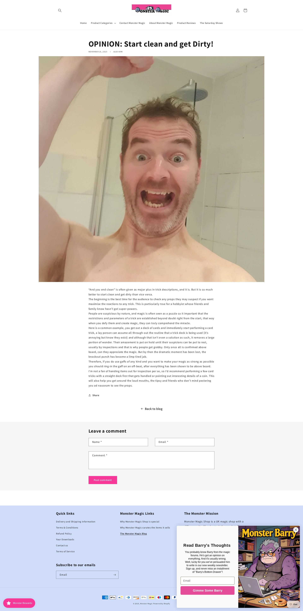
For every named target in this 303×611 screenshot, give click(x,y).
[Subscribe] (114, 575)
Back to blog (154, 409)
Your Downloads (65, 539)
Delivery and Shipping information (75, 521)
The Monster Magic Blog (133, 533)
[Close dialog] (296, 530)
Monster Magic (146, 603)
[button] (60, 10)
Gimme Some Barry (207, 590)
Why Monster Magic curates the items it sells (145, 527)
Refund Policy (64, 533)
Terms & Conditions (67, 527)
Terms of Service (65, 551)
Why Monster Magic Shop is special (139, 521)
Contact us (62, 545)
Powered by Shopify (161, 603)
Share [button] (95, 395)
